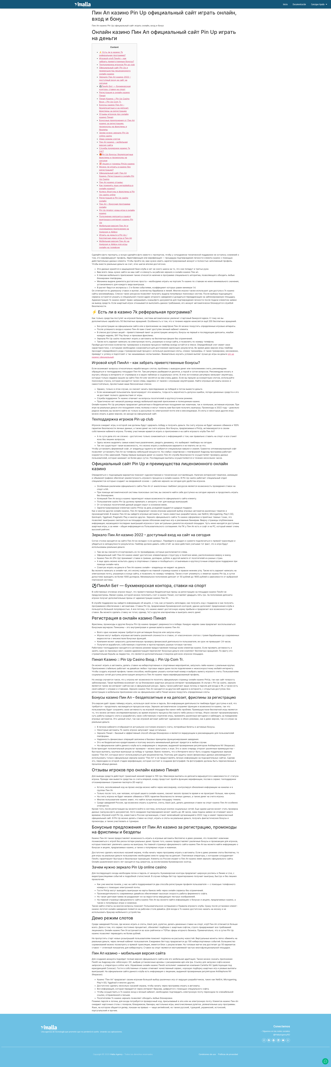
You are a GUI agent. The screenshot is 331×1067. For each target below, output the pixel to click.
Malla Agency (116, 1054)
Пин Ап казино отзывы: (111, 182)
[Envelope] (283, 1040)
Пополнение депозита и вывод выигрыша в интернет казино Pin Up (116, 219)
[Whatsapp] (288, 1040)
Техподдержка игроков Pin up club (117, 64)
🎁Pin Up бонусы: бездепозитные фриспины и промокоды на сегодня (116, 157)
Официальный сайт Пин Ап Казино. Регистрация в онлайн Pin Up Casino (116, 176)
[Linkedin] (278, 1040)
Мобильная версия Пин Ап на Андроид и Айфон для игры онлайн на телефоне (114, 244)
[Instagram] (264, 1040)
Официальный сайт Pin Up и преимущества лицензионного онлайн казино (115, 70)
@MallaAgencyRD (281, 1034)
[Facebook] (269, 1040)
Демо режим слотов (109, 139)
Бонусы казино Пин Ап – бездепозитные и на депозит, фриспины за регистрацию (114, 108)
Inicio (285, 4)
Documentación (299, 4)
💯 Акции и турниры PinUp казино (117, 163)
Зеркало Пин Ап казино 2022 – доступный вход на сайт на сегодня (115, 80)
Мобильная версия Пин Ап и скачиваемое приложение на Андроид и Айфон (114, 228)
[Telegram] (274, 1040)
